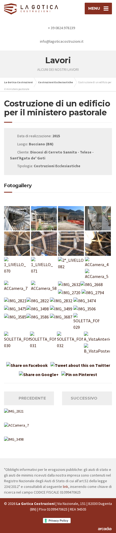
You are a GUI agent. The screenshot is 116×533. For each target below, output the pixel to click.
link (65, 486)
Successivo (86, 398)
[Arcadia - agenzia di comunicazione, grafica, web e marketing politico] (105, 528)
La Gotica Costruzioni (18, 82)
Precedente (30, 398)
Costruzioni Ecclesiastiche (55, 82)
